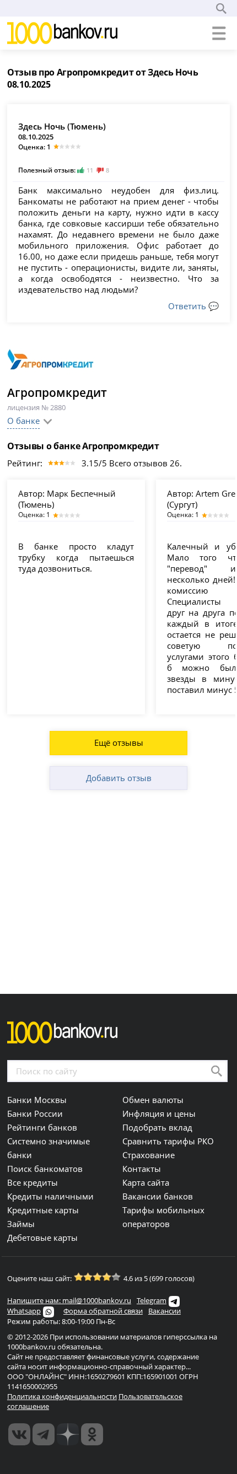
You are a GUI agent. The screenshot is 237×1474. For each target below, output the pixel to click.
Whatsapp (24, 1311)
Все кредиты (32, 1182)
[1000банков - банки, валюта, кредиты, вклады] (92, 1434)
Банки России (35, 1113)
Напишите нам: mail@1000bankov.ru (69, 1300)
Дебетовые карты (42, 1237)
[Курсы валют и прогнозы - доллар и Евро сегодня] (19, 1434)
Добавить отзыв (119, 777)
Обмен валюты (153, 1099)
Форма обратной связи (103, 1311)
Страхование (148, 1154)
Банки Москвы (37, 1099)
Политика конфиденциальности (62, 1396)
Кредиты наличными (50, 1196)
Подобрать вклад (157, 1127)
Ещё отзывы (118, 742)
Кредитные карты (43, 1209)
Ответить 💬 (193, 305)
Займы (21, 1223)
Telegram (151, 1300)
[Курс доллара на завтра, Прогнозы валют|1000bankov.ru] (44, 1434)
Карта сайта (145, 1182)
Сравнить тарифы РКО (168, 1141)
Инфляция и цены (159, 1113)
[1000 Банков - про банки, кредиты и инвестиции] (68, 1434)
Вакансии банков (157, 1196)
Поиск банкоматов (45, 1168)
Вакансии (164, 1311)
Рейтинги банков (42, 1127)
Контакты (141, 1168)
